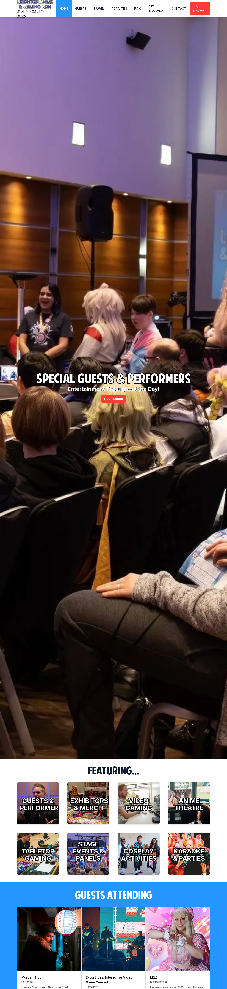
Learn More (38, 820)
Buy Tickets (113, 399)
